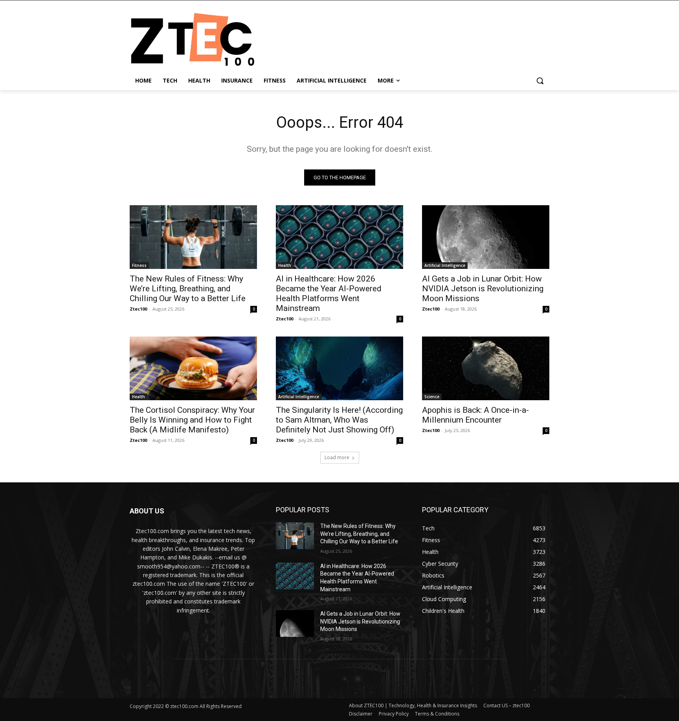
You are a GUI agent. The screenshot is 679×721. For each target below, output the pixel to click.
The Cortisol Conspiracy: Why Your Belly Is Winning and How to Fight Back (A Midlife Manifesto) (192, 419)
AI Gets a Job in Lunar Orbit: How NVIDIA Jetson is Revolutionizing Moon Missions (482, 288)
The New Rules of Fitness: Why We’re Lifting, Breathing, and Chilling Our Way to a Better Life (188, 288)
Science (431, 396)
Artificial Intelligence (444, 265)
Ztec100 (138, 309)
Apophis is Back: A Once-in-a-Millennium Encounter (475, 415)
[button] (539, 80)
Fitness (139, 265)
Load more (337, 457)
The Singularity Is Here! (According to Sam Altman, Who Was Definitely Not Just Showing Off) (339, 419)
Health (284, 265)
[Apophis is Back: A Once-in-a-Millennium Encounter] (485, 368)
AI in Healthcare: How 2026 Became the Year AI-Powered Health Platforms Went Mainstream (329, 293)
